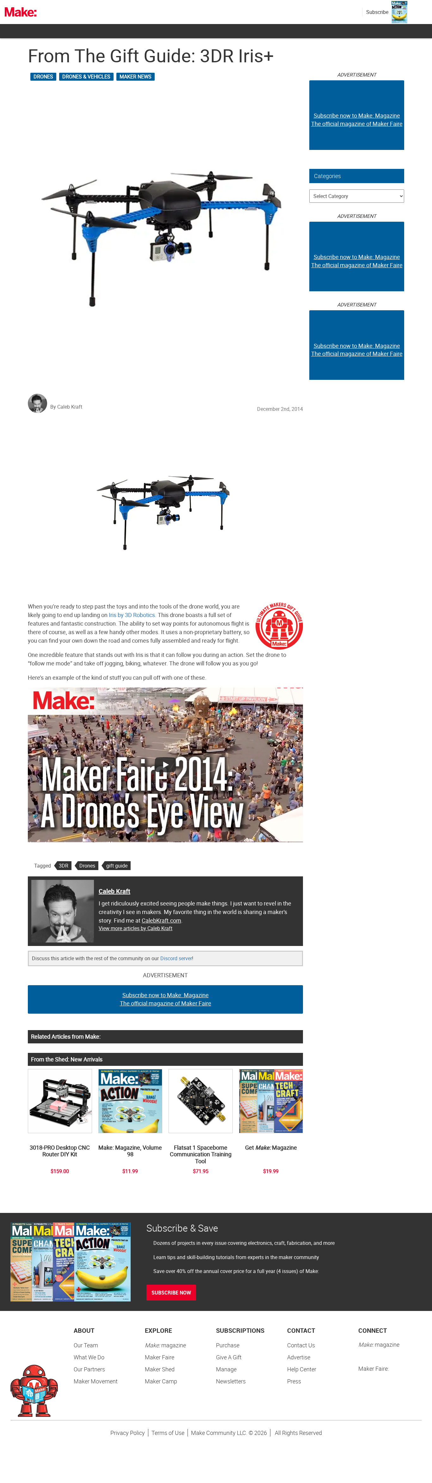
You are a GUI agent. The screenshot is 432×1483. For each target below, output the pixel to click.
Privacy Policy (127, 1433)
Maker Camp (161, 1381)
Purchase (227, 1345)
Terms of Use (167, 1433)
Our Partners (89, 1369)
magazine (165, 1345)
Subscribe (377, 12)
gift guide (116, 865)
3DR (63, 865)
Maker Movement (96, 1381)
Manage (226, 1369)
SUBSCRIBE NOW (171, 1292)
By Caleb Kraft (66, 406)
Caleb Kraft (114, 891)
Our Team (86, 1345)
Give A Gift (229, 1357)
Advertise (298, 1357)
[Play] (165, 764)
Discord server (176, 958)
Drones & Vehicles (86, 76)
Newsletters (231, 1381)
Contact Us (301, 1345)
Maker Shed (160, 1369)
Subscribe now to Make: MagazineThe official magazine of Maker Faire (165, 999)
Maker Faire (159, 1357)
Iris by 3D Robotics (132, 615)
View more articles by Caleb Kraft (135, 928)
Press (294, 1381)
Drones (43, 76)
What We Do (89, 1357)
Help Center (301, 1369)
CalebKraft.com (161, 920)
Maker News (135, 76)
